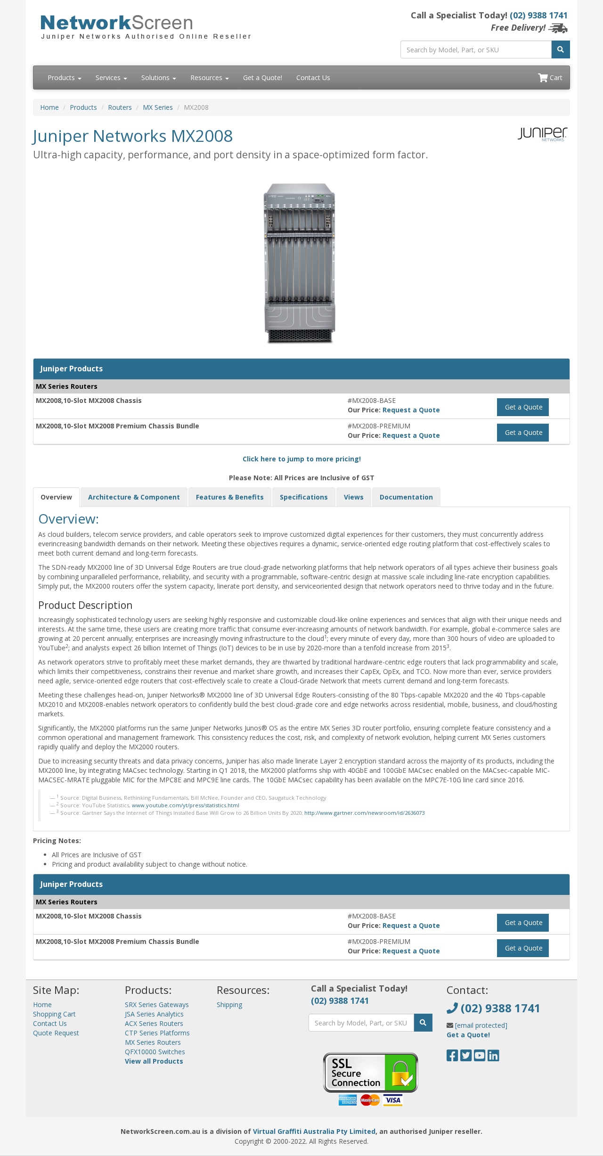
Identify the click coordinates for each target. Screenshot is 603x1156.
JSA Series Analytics (154, 1013)
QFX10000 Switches (155, 1051)
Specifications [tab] (304, 496)
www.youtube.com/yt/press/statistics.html (185, 805)
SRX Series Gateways (157, 1004)
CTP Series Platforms (157, 1032)
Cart (555, 77)
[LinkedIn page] (493, 1057)
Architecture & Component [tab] (134, 496)
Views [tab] (354, 496)
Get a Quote (523, 406)
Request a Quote (411, 409)
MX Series (158, 107)
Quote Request (56, 1032)
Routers (120, 107)
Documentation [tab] (406, 496)
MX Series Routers (153, 1042)
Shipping (229, 1004)
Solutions (156, 77)
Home (49, 107)
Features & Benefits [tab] (230, 496)
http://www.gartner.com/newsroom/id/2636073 (364, 812)
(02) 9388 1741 (539, 15)
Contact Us (313, 77)
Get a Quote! (262, 77)
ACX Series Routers (154, 1023)
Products (62, 77)
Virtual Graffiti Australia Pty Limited (314, 1131)
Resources (207, 77)
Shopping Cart (54, 1013)
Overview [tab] (56, 496)
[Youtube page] (480, 1057)
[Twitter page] (466, 1057)
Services (109, 77)
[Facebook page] (452, 1057)
